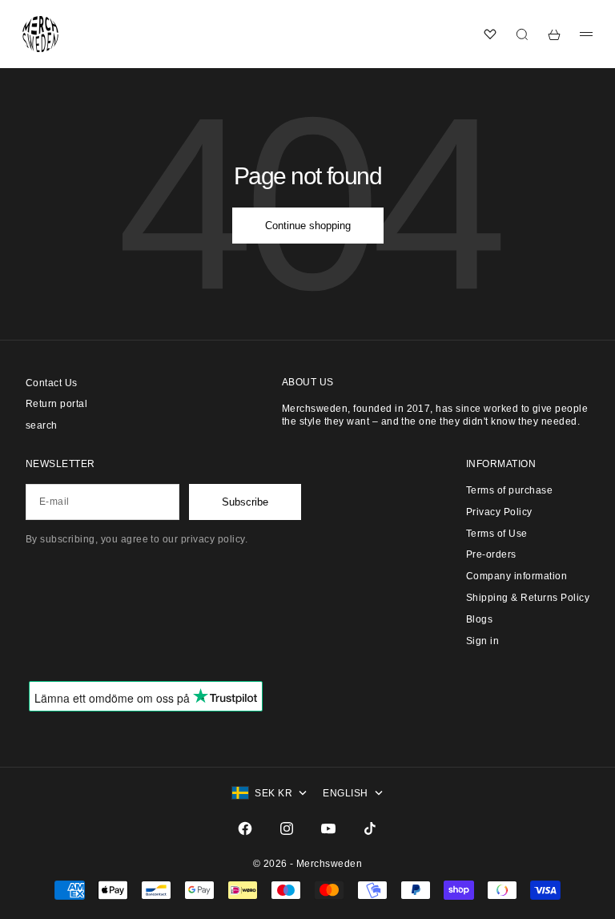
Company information (516, 576)
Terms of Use (497, 533)
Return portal (56, 403)
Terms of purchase (509, 490)
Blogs (479, 619)
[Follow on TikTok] (370, 828)
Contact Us (52, 383)
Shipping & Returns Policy (527, 597)
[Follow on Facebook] (245, 828)
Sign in (482, 641)
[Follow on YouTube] (328, 828)
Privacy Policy (499, 512)
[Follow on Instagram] (287, 828)
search (42, 425)
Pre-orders (491, 554)
